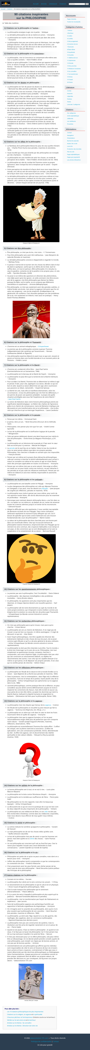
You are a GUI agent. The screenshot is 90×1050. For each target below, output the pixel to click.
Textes (69, 102)
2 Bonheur (70, 33)
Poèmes (69, 99)
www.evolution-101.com (39, 1038)
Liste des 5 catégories (73, 104)
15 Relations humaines (74, 68)
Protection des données (74, 149)
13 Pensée (70, 63)
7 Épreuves (70, 47)
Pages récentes (71, 19)
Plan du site (70, 152)
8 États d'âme (71, 49)
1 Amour (69, 30)
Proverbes (70, 124)
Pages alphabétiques (73, 154)
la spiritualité (37, 1014)
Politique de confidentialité (41, 1041)
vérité (32, 839)
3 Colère (69, 36)
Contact (69, 133)
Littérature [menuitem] (53, 4)
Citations (9, 9)
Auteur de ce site (72, 143)
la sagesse (27, 1014)
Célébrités (70, 118)
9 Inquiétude (71, 52)
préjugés (44, 488)
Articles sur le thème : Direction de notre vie (22, 1026)
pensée (12, 448)
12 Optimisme (71, 60)
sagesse (48, 705)
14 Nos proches (71, 66)
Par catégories (71, 113)
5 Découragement (72, 41)
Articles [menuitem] (44, 4)
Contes (69, 91)
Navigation (70, 135)
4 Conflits (70, 38)
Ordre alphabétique (73, 116)
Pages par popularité (73, 157)
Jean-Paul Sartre (14, 399)
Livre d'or (70, 146)
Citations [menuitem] (63, 4)
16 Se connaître (71, 71)
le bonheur (32, 1020)
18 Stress (70, 77)
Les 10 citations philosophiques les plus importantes (25, 1012)
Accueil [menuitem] (35, 4)
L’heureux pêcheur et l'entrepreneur (20, 1017)
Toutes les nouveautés (73, 22)
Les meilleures (71, 121)
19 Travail (70, 79)
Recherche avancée (73, 141)
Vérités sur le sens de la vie (16, 1020)
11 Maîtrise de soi (72, 58)
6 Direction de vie (72, 44)
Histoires (70, 93)
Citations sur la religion (15, 1014)
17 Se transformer (72, 74)
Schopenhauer (43, 346)
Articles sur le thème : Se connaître (19, 1023)
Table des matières (11, 23)
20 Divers (70, 82)
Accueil (3, 9)
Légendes (70, 96)
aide (46, 811)
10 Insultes (70, 55)
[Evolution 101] (5, 4)
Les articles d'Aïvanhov (74, 160)
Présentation (71, 138)
